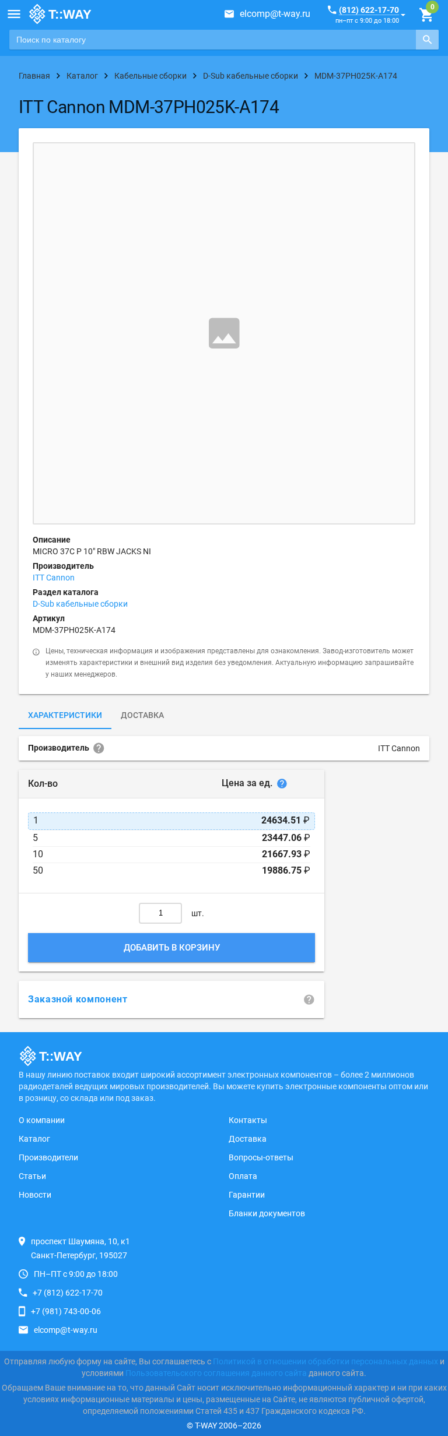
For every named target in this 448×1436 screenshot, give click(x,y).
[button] (14, 14)
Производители (48, 1157)
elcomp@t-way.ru (275, 13)
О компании (42, 1120)
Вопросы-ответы (261, 1157)
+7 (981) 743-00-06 (66, 1311)
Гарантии (247, 1194)
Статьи (32, 1176)
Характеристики (65, 715)
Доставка (142, 715)
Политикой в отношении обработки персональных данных (325, 1361)
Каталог (34, 1138)
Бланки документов (267, 1213)
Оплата (243, 1176)
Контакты (248, 1120)
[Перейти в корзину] (426, 15)
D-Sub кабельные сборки (80, 603)
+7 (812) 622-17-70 (68, 1292)
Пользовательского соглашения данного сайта (216, 1373)
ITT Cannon (54, 577)
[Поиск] (427, 40)
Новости (35, 1194)
